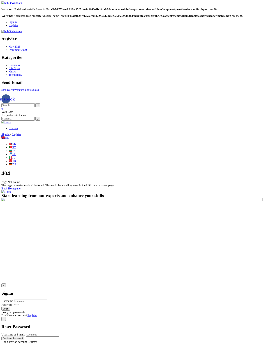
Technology (15, 74)
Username (7, 300)
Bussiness (14, 65)
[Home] (6, 122)
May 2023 (14, 46)
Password (6, 304)
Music (12, 71)
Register (32, 315)
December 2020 (18, 49)
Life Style (14, 68)
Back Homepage (10, 188)
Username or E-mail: (13, 334)
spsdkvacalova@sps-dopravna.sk (20, 89)
